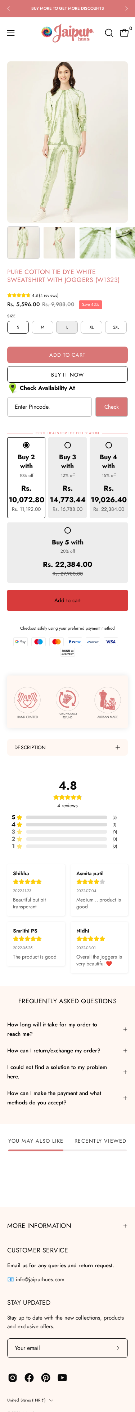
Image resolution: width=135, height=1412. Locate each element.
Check (111, 407)
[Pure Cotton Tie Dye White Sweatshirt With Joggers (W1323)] (23, 242)
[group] (67, 8)
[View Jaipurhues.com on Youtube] (62, 1377)
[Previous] (8, 8)
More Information (39, 1225)
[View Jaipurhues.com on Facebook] (29, 1377)
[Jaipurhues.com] (68, 33)
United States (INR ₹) (26, 1400)
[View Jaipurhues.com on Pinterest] (45, 1377)
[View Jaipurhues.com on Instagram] (12, 1377)
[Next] (126, 8)
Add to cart (67, 600)
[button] (108, 33)
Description (30, 747)
